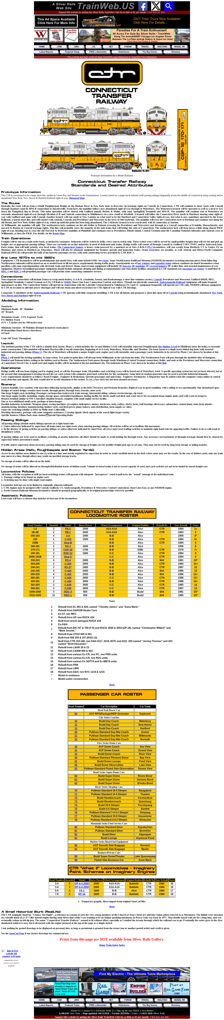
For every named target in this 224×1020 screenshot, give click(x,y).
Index (122, 945)
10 (76, 721)
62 (76, 783)
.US (93, 47)
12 (76, 728)
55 (76, 768)
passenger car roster (192, 268)
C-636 (68, 588)
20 (76, 732)
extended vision (163, 263)
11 (76, 724)
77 (76, 816)
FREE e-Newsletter (98, 52)
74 (76, 805)
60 (76, 776)
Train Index (112, 945)
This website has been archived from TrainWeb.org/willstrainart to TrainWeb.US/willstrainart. (112, 57)
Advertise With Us (105, 1010)
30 (76, 746)
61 (76, 779)
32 (76, 754)
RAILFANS (162, 47)
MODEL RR (179, 47)
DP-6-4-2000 (82, 883)
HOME (42, 47)
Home (102, 945)
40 (76, 757)
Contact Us (88, 1010)
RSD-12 (68, 553)
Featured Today (72, 52)
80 (76, 827)
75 (76, 809)
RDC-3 (17, 271)
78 (76, 819)
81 (76, 830)
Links (135, 1013)
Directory (175, 52)
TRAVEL (145, 47)
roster (105, 260)
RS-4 (68, 560)
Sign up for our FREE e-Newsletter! (135, 1010)
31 (76, 750)
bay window (143, 263)
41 (76, 761)
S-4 (68, 535)
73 (76, 801)
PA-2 (68, 528)
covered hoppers (158, 266)
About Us (75, 1010)
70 (76, 790)
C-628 (68, 577)
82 (76, 834)
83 (76, 838)
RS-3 (68, 546)
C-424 (68, 570)
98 (76, 856)
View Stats (74, 1013)
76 (76, 812)
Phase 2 (5, 357)
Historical (74, 198)
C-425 (68, 574)
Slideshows (123, 52)
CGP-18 (68, 549)
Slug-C (68, 556)
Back (112, 684)
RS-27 (67, 567)
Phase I (37, 352)
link (3, 355)
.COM (59, 47)
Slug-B (68, 542)
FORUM (128, 47)
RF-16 (81, 894)
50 (76, 765)
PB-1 (68, 532)
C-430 (68, 581)
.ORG (76, 47)
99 (76, 860)
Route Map (58, 233)
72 (76, 798)
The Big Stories (149, 52)
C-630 (68, 584)
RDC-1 (5, 271)
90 (76, 845)
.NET (110, 47)
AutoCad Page (16, 933)
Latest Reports (46, 52)
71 (76, 794)
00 (76, 713)
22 (76, 739)
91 (76, 849)
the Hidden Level (167, 346)
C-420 (68, 563)
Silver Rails (159, 1013)
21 (76, 735)
